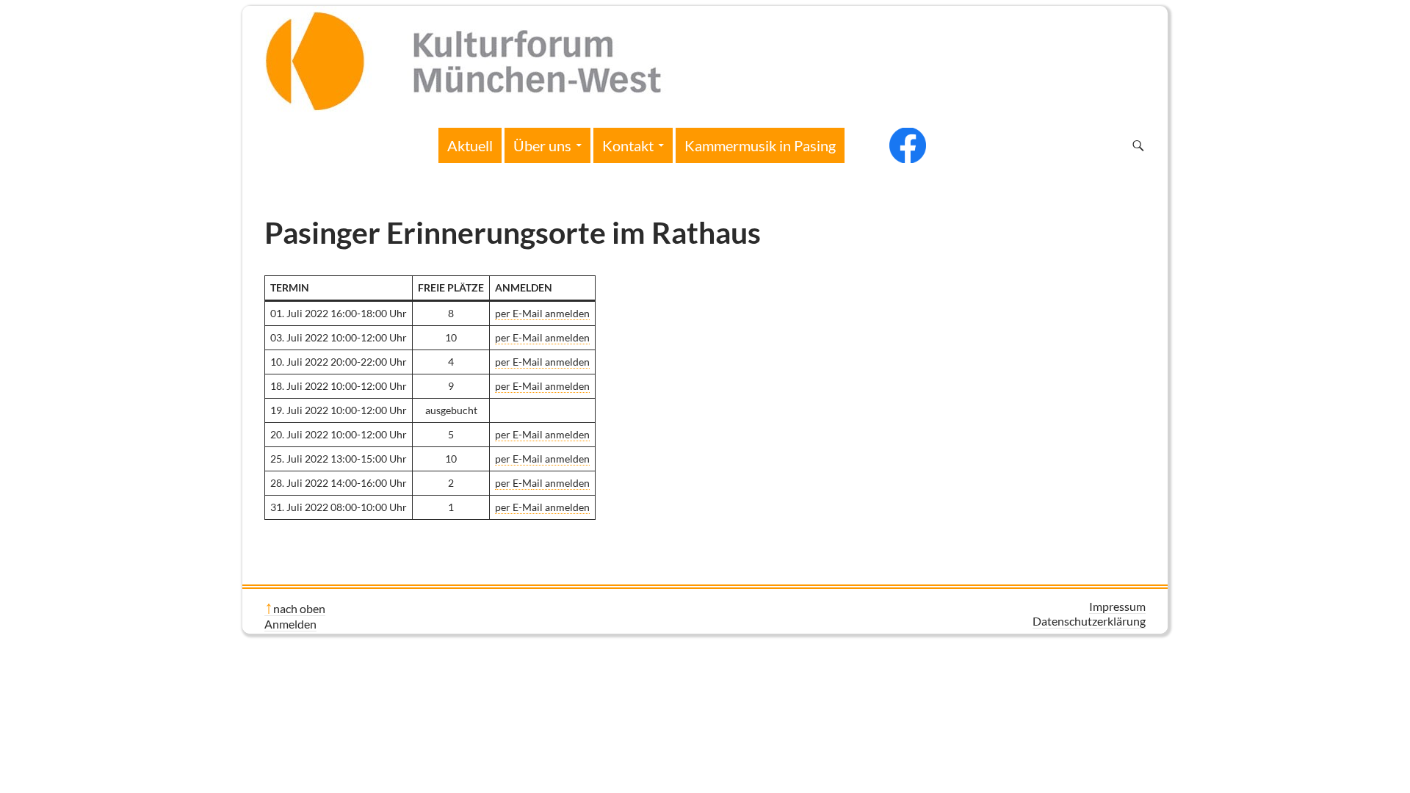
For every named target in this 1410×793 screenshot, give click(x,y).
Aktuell (470, 145)
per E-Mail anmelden (542, 313)
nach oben (299, 608)
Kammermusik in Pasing (760, 145)
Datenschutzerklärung (1089, 621)
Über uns (542, 145)
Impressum (1117, 606)
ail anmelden (561, 483)
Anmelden (290, 624)
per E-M (513, 483)
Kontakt (628, 145)
